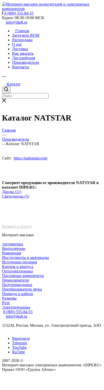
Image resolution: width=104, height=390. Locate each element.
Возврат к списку (17, 226)
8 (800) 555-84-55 (18, 312)
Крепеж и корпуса (17, 266)
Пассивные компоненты (23, 275)
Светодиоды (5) (15, 196)
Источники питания (19, 262)
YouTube (19, 347)
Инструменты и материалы (25, 257)
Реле (6, 303)
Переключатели (15, 280)
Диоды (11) (11, 192)
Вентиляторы (13, 248)
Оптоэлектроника (17, 271)
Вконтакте (21, 338)
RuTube (18, 352)
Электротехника (16, 307)
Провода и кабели (17, 294)
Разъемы (9, 298)
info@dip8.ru (16, 22)
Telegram (19, 343)
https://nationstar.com (30, 158)
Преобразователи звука (22, 289)
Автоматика (12, 244)
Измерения (11, 253)
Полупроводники (17, 285)
